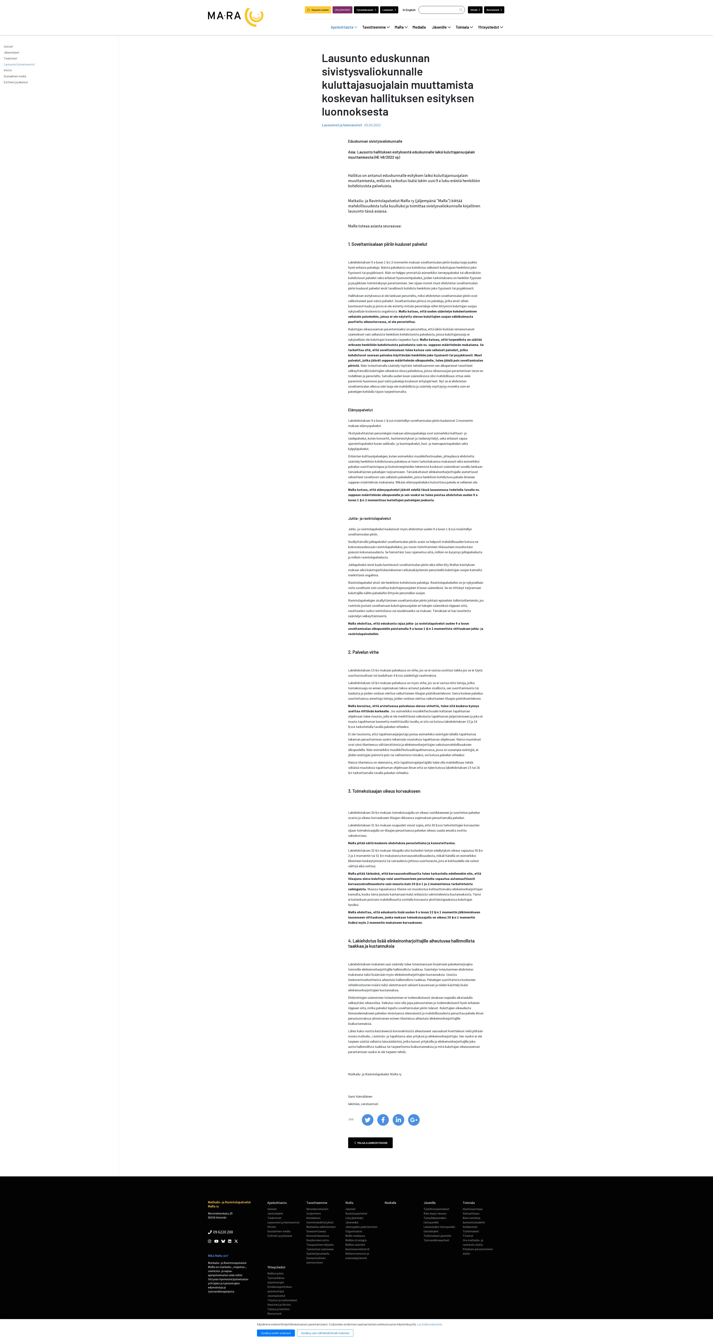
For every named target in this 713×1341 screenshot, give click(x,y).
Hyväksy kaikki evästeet (276, 1333)
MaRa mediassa (355, 1236)
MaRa (399, 27)
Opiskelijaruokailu (317, 1253)
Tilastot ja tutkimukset (282, 1300)
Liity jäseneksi (354, 1218)
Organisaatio (353, 1231)
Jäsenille (439, 27)
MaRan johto (275, 1273)
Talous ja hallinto (278, 1309)
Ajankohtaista (342, 27)
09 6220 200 (222, 1232)
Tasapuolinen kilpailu (320, 1244)
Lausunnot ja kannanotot (19, 64)
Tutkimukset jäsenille (437, 1236)
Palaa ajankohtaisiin (372, 1143)
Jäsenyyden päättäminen (361, 1227)
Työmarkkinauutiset (436, 1240)
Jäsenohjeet (11, 52)
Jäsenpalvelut (276, 1296)
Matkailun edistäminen (321, 1227)
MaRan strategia (356, 1240)
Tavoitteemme (374, 27)
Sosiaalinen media (15, 76)
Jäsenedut (352, 1222)
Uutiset (8, 46)
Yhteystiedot (488, 27)
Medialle (419, 27)
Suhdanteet (470, 1227)
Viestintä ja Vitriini (279, 1304)
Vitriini (473, 9)
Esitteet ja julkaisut (16, 82)
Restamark (492, 9)
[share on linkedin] (398, 1125)
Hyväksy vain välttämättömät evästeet (325, 1333)
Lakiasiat (387, 9)
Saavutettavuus (316, 1231)
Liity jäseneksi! (342, 9)
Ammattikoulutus (317, 1236)
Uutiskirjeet (431, 1231)
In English (409, 10)
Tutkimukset (471, 1231)
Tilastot (468, 1236)
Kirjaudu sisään (320, 9)
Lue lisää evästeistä (429, 1324)
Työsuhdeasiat (364, 9)
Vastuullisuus (471, 1213)
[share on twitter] (368, 1125)
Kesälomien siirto (317, 1240)
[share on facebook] (383, 1125)
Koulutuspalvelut (356, 1213)
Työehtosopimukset (436, 1209)
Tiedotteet (10, 58)
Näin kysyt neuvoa (435, 1213)
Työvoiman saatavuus (320, 1249)
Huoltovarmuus (473, 1209)
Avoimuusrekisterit (357, 1249)
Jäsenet (350, 1209)
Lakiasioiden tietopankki (439, 1227)
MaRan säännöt (355, 1244)
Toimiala (462, 27)
